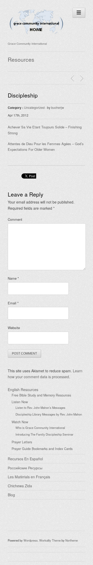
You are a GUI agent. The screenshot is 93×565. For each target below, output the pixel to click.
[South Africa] (82, 78)
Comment (15, 219)
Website (14, 327)
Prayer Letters (22, 442)
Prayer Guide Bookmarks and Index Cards (42, 448)
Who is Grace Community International (40, 428)
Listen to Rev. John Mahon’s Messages (40, 407)
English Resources (23, 389)
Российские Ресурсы (25, 467)
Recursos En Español (25, 458)
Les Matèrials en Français (29, 476)
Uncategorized (34, 107)
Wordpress (31, 540)
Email (13, 303)
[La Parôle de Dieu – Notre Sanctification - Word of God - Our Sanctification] (73, 78)
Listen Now (20, 402)
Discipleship (23, 95)
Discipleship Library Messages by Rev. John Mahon (49, 414)
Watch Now (20, 422)
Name (13, 278)
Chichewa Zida (20, 485)
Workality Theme (50, 540)
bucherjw (57, 107)
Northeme (71, 540)
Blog (11, 494)
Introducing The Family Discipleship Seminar (44, 434)
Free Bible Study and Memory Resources (41, 395)
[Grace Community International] (36, 36)
